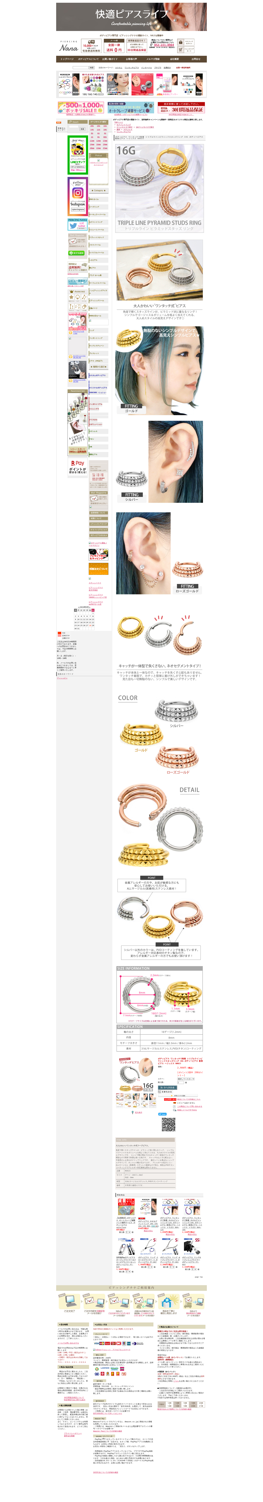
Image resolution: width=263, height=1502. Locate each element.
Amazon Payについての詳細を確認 (107, 1431)
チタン (91, 439)
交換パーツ (93, 308)
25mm (105, 148)
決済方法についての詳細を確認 (105, 1472)
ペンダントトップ (95, 338)
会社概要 (174, 59)
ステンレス (93, 431)
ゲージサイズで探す (125, 127)
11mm (92, 141)
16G (105, 126)
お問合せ (196, 59)
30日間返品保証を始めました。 (181, 114)
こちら (176, 1381)
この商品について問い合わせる (189, 1106)
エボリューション (95, 424)
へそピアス (93, 260)
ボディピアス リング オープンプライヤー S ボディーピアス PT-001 (170, 1259)
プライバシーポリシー (73, 1433)
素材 (118, 129)
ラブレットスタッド (96, 237)
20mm (92, 148)
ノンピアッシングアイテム (98, 292)
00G (105, 137)
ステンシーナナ (95, 583)
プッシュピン (62, 678)
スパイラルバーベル (96, 253)
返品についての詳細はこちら (188, 1099)
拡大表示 (138, 1112)
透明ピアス (93, 454)
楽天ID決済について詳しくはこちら (107, 1413)
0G (98, 137)
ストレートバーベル (96, 230)
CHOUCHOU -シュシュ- (97, 392)
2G (92, 137)
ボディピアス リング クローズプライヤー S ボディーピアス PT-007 (148, 1259)
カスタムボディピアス (97, 375)
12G (98, 130)
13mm (105, 141)
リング (91, 330)
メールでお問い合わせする (68, 1343)
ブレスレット (94, 353)
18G (98, 126)
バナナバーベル (95, 245)
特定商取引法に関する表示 (74, 1400)
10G (105, 130)
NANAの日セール (95, 316)
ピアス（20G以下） (96, 361)
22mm (98, 148)
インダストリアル (95, 404)
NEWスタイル (94, 199)
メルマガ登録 (153, 59)
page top (199, 1277)
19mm (105, 144)
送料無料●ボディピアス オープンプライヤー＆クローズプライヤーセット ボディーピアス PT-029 (126, 1262)
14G (92, 130)
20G (92, 126)
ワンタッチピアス (124, 132)
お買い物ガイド (110, 59)
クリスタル (93, 420)
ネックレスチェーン (96, 346)
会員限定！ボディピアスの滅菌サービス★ (130, 114)
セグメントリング (95, 222)
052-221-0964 (164, 45)
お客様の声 (131, 59)
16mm (98, 144)
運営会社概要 (69, 1436)
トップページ (67, 59)
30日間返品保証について (74, 1397)
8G (92, 133)
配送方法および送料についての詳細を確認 (174, 1409)
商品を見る (148, 1231)
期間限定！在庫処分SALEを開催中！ (81, 114)
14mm (92, 144)
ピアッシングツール (96, 301)
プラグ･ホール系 (95, 275)
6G (98, 133)
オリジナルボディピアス (98, 388)
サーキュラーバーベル (97, 214)
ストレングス (94, 409)
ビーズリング (94, 207)
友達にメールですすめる (187, 1110)
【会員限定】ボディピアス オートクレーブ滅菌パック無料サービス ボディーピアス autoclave (126, 1222)
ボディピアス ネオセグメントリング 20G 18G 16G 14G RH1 (148, 1223)
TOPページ (118, 122)
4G (105, 133)
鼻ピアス (92, 268)
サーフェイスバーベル (97, 283)
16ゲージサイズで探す (145, 127)
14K (90, 447)
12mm (98, 141)
